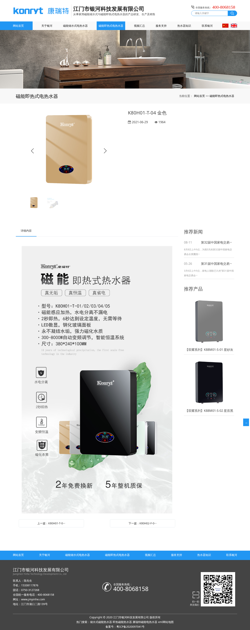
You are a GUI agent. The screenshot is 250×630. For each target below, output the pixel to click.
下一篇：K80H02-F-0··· (143, 523)
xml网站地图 (166, 622)
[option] (69, 150)
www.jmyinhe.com (33, 599)
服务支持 (161, 25)
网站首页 (18, 25)
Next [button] (105, 151)
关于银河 (46, 25)
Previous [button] (32, 151)
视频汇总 (139, 25)
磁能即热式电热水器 (111, 25)
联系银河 (207, 25)
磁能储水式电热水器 (75, 25)
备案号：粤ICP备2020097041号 (125, 626)
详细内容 (26, 230)
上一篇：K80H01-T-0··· (51, 523)
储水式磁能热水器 (101, 622)
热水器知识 (184, 25)
